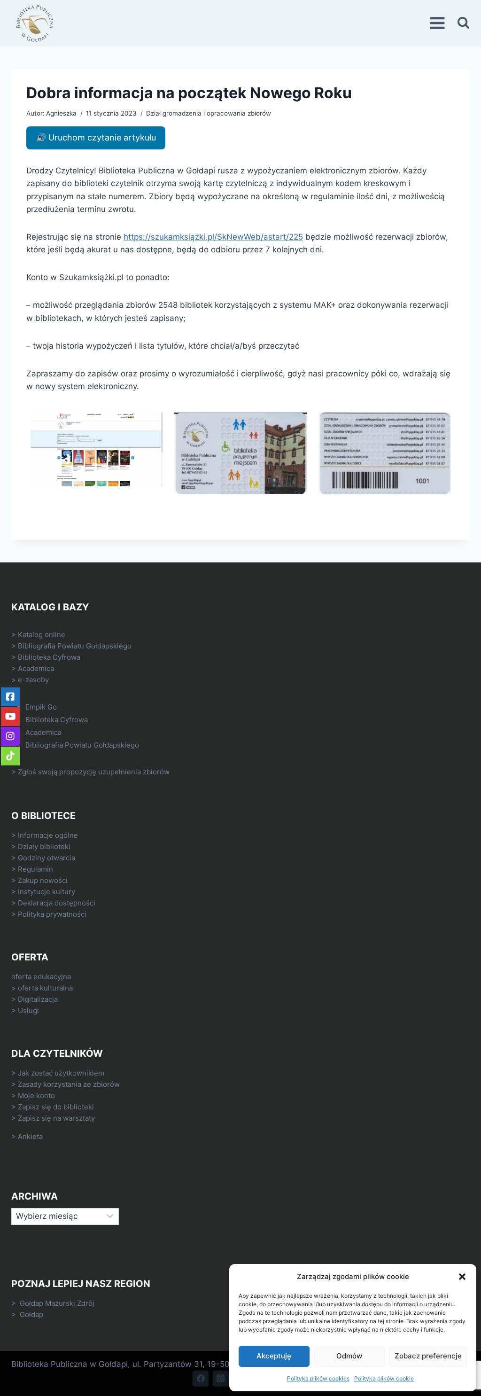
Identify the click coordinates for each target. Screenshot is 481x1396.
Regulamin (35, 869)
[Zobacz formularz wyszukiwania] (463, 23)
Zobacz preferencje (428, 1355)
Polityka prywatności (52, 914)
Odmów (349, 1355)
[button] (462, 1276)
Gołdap (31, 1314)
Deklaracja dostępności (56, 902)
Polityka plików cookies (318, 1378)
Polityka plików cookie (384, 1378)
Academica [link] (36, 668)
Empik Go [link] (41, 706)
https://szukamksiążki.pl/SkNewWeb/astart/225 (213, 237)
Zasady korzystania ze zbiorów (69, 1084)
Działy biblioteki (44, 846)
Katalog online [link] (41, 634)
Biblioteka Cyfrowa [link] (49, 657)
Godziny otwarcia (46, 857)
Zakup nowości (43, 880)
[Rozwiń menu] (438, 23)
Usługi (28, 1010)
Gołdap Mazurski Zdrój (57, 1303)
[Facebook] (201, 1379)
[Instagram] (221, 1379)
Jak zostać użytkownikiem (61, 1072)
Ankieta (30, 1136)
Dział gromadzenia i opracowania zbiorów (208, 113)
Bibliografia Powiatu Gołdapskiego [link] (75, 645)
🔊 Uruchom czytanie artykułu (96, 137)
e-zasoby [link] (33, 679)
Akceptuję (273, 1355)
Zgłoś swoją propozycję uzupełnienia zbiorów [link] (94, 771)
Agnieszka (61, 113)
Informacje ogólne (48, 835)
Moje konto (36, 1095)
